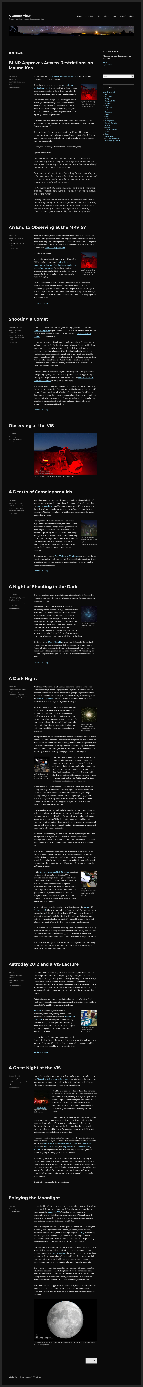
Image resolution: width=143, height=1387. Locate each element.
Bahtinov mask (40, 910)
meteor (11, 510)
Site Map (89, 16)
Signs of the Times (111, 130)
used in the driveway (45, 699)
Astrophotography (15, 330)
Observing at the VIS (31, 425)
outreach (24, 1082)
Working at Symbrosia (112, 141)
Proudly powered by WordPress (30, 1377)
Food (106, 110)
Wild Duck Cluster (51, 1147)
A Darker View (20, 16)
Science (107, 127)
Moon (20, 1212)
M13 (82, 1233)
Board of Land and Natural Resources (63, 76)
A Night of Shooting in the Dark (43, 586)
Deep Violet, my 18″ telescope (67, 556)
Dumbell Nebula (83, 1147)
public (25, 1212)
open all (105, 92)
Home (79, 16)
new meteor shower (45, 506)
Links (98, 16)
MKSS (24, 243)
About (131, 16)
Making (107, 119)
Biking (107, 99)
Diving (107, 105)
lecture (21, 980)
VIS (10, 1084)
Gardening (108, 112)
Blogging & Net (110, 101)
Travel (107, 134)
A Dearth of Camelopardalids (40, 491)
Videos (114, 16)
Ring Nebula (67, 1147)
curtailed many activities (55, 247)
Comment (108, 103)
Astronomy (108, 96)
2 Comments (13, 343)
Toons (107, 132)
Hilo (16, 980)
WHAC (24, 697)
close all (112, 92)
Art (106, 94)
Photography (109, 121)
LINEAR (11, 508)
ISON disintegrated (42, 330)
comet (17, 337)
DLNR (11, 82)
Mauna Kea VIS (54, 642)
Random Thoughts (111, 123)
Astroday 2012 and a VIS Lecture (44, 964)
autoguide (20, 695)
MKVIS (15, 82)
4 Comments (13, 249)
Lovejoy (22, 337)
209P (10, 506)
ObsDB (123, 16)
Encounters (109, 108)
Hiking (107, 116)
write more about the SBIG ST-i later (53, 872)
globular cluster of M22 (67, 1144)
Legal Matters (107, 65)
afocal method (59, 1253)
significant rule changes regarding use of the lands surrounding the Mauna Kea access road (55, 265)
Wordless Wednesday (112, 138)
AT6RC (86, 907)
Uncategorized (110, 136)
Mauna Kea (12, 238)
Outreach (19, 503)
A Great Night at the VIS (35, 1067)
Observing (12, 79)
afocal (11, 1212)
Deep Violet (13, 440)
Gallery (106, 16)
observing (21, 82)
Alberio (37, 1150)
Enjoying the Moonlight (34, 1197)
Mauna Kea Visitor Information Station (53, 1079)
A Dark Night (23, 678)
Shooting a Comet (28, 319)
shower (21, 510)
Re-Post (107, 125)
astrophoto (12, 335)
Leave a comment (15, 87)
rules (10, 84)
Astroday (37, 1011)
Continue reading (41, 303)
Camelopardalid (18, 506)
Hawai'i (107, 114)
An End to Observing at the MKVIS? (47, 227)
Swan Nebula (48, 1144)
